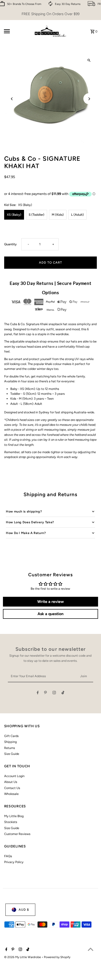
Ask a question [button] (50, 613)
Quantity (10, 244)
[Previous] (12, 98)
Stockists (10, 822)
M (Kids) (58, 214)
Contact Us (12, 788)
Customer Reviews (17, 834)
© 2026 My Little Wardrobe (23, 957)
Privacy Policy (14, 862)
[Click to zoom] (88, 60)
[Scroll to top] (90, 949)
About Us (10, 782)
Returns (9, 748)
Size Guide (11, 754)
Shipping (10, 742)
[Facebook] (38, 693)
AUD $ (24, 909)
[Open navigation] (16, 31)
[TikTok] (63, 693)
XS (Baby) (14, 214)
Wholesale (11, 794)
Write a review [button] (50, 601)
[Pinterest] (45, 693)
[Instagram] (54, 693)
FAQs (8, 856)
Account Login (14, 776)
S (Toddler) (36, 214)
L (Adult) (77, 214)
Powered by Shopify (57, 957)
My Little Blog (14, 816)
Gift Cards (11, 736)
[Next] (88, 98)
